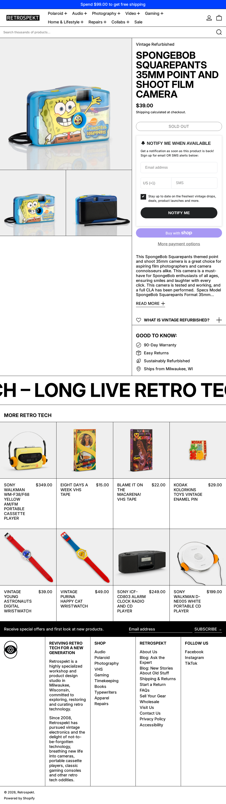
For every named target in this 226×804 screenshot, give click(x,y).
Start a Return (153, 684)
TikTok (191, 663)
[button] (219, 17)
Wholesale (149, 701)
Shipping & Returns (158, 678)
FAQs (145, 690)
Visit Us (147, 707)
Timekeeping (106, 680)
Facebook (194, 651)
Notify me (179, 213)
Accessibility (151, 725)
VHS (98, 669)
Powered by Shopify (19, 798)
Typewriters (105, 692)
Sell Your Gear (153, 696)
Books (100, 686)
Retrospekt (25, 792)
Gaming (101, 675)
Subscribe (205, 629)
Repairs (101, 703)
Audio (99, 651)
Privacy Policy (153, 719)
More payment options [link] (179, 244)
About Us (148, 651)
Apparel (101, 698)
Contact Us (150, 713)
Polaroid (102, 657)
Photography (106, 663)
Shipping (143, 112)
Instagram (194, 657)
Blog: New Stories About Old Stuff (156, 670)
